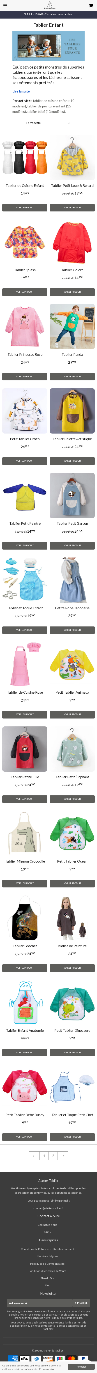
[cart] (84, 6)
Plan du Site (47, 1278)
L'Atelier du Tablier (52, 1350)
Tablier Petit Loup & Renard (72, 185)
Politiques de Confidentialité (47, 1263)
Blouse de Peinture (72, 946)
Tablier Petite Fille (25, 777)
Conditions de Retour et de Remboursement (47, 1249)
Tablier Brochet (25, 946)
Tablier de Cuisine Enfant (25, 185)
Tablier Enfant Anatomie (25, 1030)
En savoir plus (46, 1369)
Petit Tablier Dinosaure (72, 1030)
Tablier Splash (25, 270)
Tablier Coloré (72, 270)
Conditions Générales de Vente (47, 1271)
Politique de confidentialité (66, 1317)
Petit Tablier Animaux (72, 692)
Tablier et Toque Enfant (25, 608)
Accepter (81, 1366)
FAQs (47, 1232)
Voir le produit (25, 207)
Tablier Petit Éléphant (72, 777)
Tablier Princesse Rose (24, 354)
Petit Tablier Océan (72, 861)
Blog (47, 1285)
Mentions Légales (47, 1256)
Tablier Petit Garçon (72, 523)
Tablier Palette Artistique (72, 438)
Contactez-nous (47, 1224)
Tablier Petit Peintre (25, 523)
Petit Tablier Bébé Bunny (24, 1114)
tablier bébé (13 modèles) (46, 111)
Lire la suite (21, 91)
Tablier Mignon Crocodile (25, 861)
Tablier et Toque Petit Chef (72, 1114)
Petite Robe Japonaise (72, 608)
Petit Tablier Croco (25, 438)
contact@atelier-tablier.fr (48, 1208)
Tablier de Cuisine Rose (25, 692)
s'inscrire (81, 1303)
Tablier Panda (72, 354)
